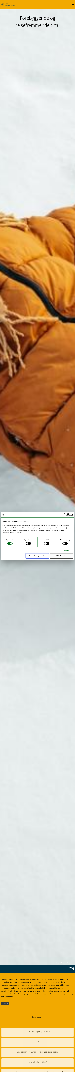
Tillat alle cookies (61, 556)
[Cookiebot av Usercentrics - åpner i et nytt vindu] (65, 514)
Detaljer (66, 550)
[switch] (28, 543)
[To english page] (72, 969)
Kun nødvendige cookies (37, 556)
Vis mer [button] (5, 1004)
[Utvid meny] (73, 4)
